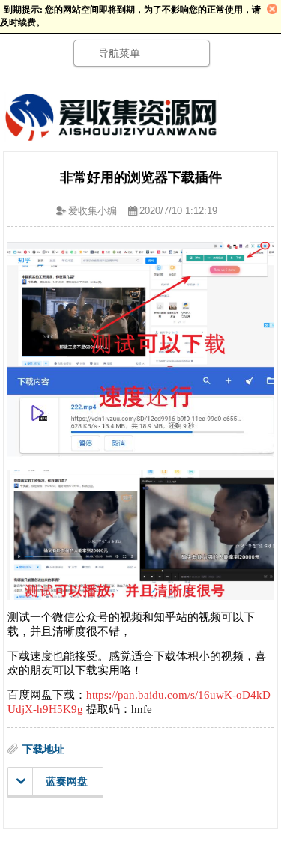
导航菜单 (119, 53)
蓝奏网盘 (67, 781)
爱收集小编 (92, 210)
